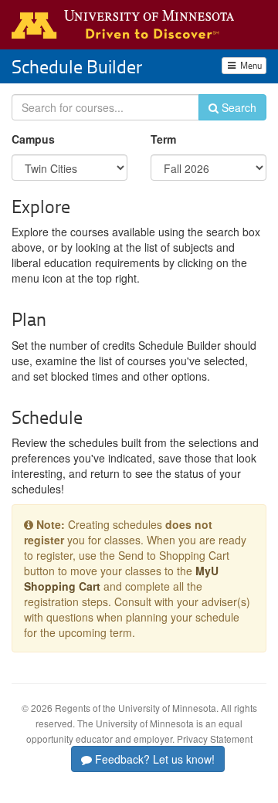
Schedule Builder (77, 66)
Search (237, 107)
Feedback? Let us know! (153, 759)
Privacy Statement (215, 738)
